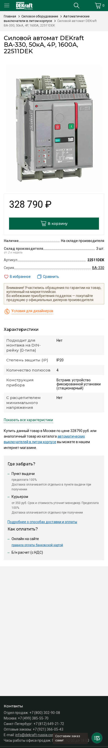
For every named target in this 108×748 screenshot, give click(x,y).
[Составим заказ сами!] (96, 737)
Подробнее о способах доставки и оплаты (42, 522)
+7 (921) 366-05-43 (48, 729)
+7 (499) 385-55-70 (33, 718)
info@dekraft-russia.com (35, 735)
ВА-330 (98, 268)
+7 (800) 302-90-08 (44, 713)
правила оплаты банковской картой (37, 545)
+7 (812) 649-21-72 (48, 724)
